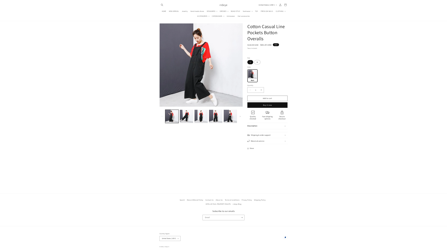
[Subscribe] (241, 217)
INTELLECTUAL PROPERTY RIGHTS (218, 204)
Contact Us (209, 200)
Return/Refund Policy (195, 200)
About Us (219, 200)
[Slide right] (240, 116)
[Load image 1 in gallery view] (172, 116)
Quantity (250, 85)
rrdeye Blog (237, 204)
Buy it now (267, 105)
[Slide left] (162, 116)
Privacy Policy (247, 200)
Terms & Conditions (232, 200)
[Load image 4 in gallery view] (215, 116)
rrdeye (166, 246)
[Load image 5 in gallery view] (230, 116)
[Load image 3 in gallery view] (201, 116)
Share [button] (252, 148)
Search (182, 200)
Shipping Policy (260, 200)
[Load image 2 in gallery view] (186, 116)
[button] (162, 4)
